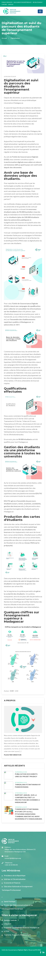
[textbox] (23, 405)
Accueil (4, 38)
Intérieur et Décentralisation (14, 879)
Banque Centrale (10, 920)
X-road (4, 4)
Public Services (7, 2)
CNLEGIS (7, 924)
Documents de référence (22, 2)
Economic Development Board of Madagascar (21, 927)
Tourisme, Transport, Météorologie (17, 935)
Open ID (10, 4)
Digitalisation (15, 38)
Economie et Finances (12, 883)
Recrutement (37, 2)
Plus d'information (12, 755)
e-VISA (6, 931)
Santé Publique (9, 901)
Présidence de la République (14, 875)
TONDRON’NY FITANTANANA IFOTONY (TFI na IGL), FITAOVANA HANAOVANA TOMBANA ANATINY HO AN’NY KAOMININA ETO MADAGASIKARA (28, 814)
